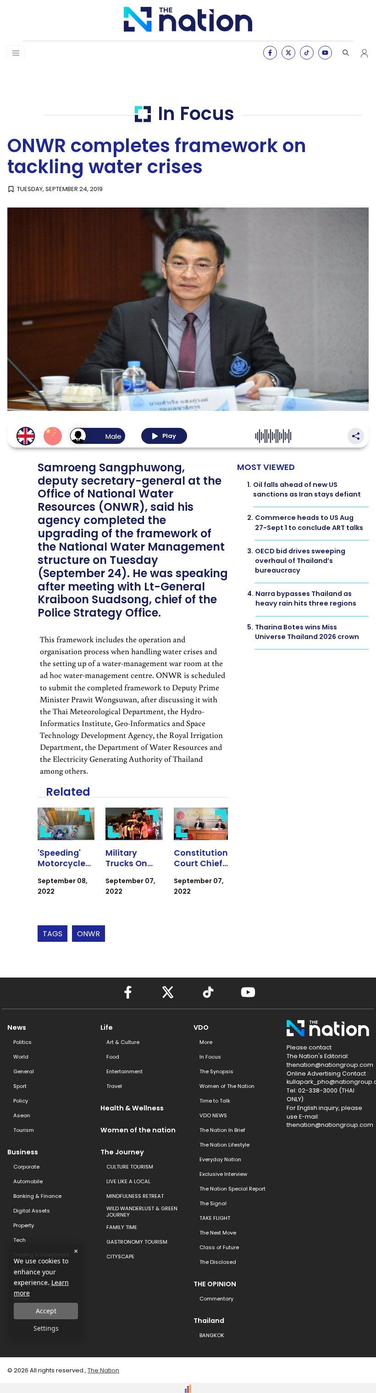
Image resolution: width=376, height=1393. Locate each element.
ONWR (88, 934)
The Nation (103, 1370)
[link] (66, 860)
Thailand (209, 1320)
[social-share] (270, 53)
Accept (46, 1310)
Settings (46, 1328)
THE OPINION (215, 1284)
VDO (201, 1027)
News (16, 1027)
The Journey (122, 1152)
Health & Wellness (132, 1108)
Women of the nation (138, 1130)
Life (106, 1027)
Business (22, 1152)
